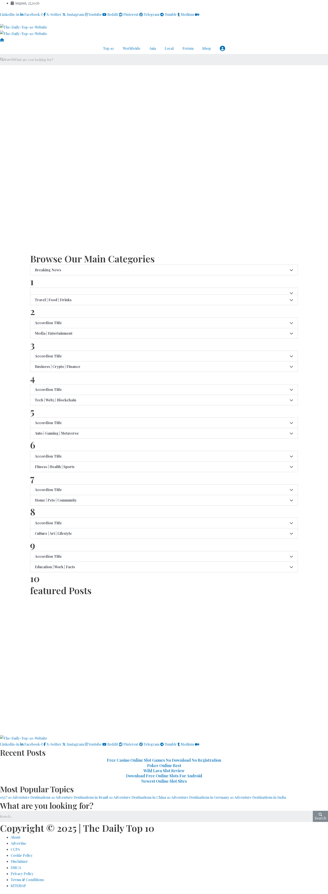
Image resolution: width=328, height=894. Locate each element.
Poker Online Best (164, 765)
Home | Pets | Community (56, 500)
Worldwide (131, 48)
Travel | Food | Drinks (53, 299)
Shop (206, 48)
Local (169, 48)
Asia (152, 48)
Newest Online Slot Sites (164, 781)
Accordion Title (48, 322)
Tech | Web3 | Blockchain (55, 400)
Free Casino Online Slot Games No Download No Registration (164, 760)
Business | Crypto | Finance (57, 366)
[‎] (164, 96)
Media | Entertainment (53, 333)
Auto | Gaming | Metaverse (57, 433)
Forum (188, 48)
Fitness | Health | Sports (55, 466)
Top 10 (108, 48)
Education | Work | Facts (55, 566)
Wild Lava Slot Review (164, 770)
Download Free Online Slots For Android (164, 775)
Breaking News (48, 270)
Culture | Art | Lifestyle (53, 533)
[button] (164, 270)
